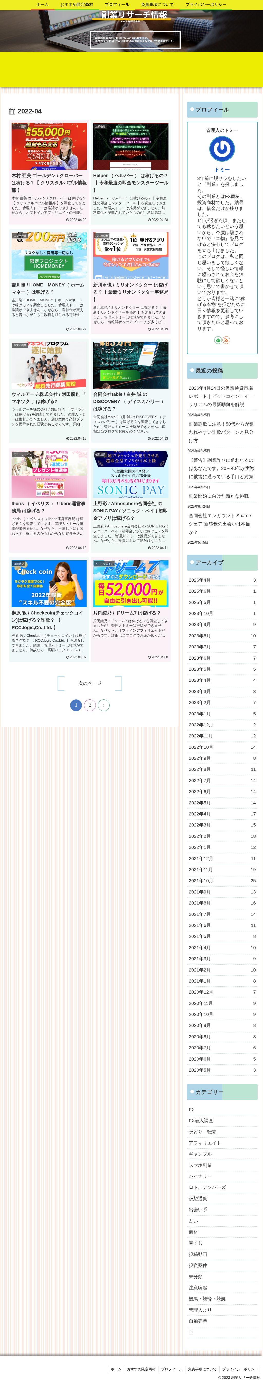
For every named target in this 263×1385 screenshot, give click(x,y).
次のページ (89, 683)
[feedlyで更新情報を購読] (218, 340)
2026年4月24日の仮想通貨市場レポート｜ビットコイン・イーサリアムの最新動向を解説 (221, 396)
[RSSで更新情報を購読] (226, 340)
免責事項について (202, 1369)
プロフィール (172, 1369)
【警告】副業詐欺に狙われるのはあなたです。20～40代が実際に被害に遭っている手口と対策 (222, 468)
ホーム (116, 1369)
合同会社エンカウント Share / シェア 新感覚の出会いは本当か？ (220, 524)
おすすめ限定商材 (141, 1369)
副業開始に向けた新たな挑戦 (219, 496)
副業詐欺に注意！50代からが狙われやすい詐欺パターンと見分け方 (221, 432)
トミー (222, 169)
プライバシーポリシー (240, 1369)
